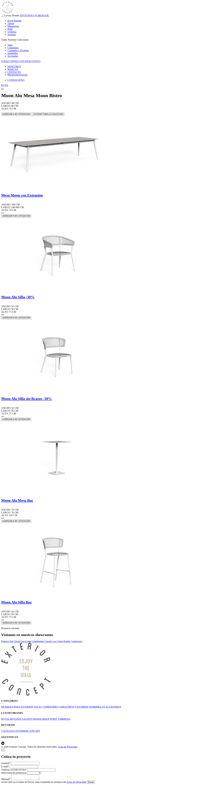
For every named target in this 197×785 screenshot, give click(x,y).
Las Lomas (26, 641)
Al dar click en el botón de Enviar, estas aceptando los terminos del (43, 782)
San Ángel (15, 641)
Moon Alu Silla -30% (17, 297)
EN (6, 85)
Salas (9, 45)
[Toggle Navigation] (2, 16)
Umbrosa (11, 31)
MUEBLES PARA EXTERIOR (17, 707)
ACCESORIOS (113, 707)
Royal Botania (14, 20)
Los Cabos (57, 641)
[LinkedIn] (2, 744)
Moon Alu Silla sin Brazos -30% (26, 399)
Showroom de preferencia (13, 772)
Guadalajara (38, 641)
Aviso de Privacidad (67, 746)
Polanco (5, 641)
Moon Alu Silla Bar (16, 602)
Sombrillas (12, 53)
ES (2, 85)
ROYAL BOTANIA (11, 719)
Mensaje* (6, 779)
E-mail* (5, 766)
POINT (53, 719)
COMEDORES (50, 707)
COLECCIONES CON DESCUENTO (20, 61)
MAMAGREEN (41, 719)
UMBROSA (64, 719)
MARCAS (12, 69)
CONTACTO (14, 72)
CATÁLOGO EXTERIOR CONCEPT (20, 731)
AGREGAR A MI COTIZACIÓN (16, 216)
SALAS (38, 707)
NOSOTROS (14, 66)
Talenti (10, 23)
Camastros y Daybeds (18, 50)
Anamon (11, 34)
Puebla (67, 641)
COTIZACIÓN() (15, 80)
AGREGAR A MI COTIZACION (16, 114)
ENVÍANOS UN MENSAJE (34, 15)
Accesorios (12, 56)
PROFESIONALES (17, 74)
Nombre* (5, 763)
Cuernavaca (76, 641)
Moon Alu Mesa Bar (17, 500)
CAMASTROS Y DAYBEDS (73, 707)
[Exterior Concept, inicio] (25, 695)
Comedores (12, 47)
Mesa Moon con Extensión (22, 195)
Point (9, 29)
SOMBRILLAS (97, 707)
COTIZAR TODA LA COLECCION (48, 114)
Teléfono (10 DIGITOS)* (13, 769)
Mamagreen (13, 26)
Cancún (48, 641)
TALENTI (27, 719)
